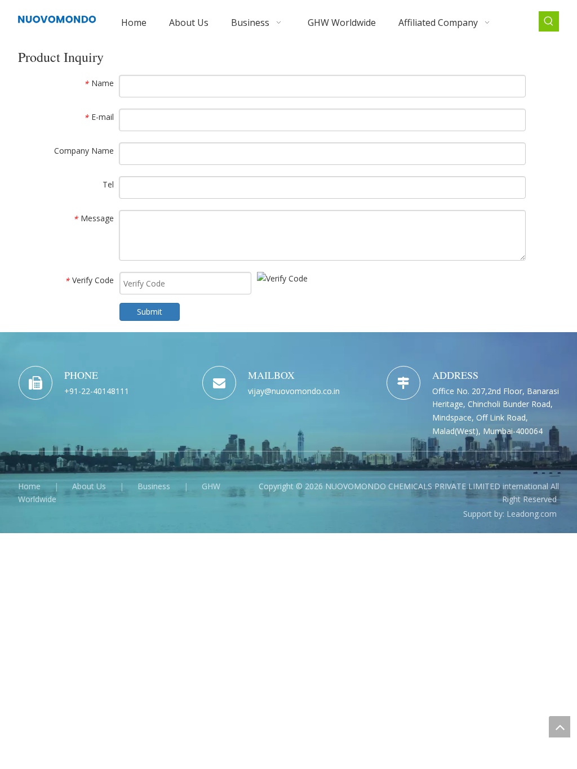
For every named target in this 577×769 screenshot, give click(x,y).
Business (153, 486)
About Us (89, 486)
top (559, 726)
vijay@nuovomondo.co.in (294, 391)
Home (29, 486)
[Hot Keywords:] (549, 21)
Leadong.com (532, 513)
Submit (149, 311)
